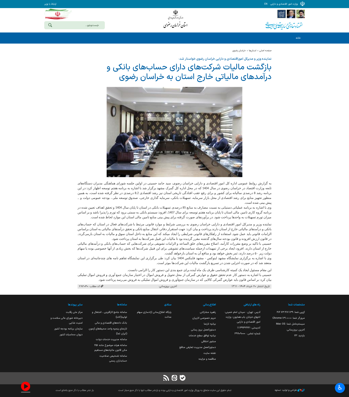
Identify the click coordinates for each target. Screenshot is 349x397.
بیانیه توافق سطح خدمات (202, 335)
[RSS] (166, 378)
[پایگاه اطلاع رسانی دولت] (281, 13)
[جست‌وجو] (50, 26)
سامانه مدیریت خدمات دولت (111, 339)
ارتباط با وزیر (50, 4)
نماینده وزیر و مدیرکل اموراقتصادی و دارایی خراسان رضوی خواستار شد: (225, 58)
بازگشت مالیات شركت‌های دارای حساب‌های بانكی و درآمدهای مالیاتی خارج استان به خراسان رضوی (189, 72)
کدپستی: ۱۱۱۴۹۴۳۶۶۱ (248, 328)
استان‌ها (252, 50)
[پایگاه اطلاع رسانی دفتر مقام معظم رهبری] (300, 13)
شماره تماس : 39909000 (247, 333)
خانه (298, 38)
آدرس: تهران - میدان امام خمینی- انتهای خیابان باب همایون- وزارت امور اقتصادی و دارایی (242, 317)
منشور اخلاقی (208, 341)
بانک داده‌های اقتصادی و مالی (111, 323)
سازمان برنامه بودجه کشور (68, 329)
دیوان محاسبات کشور (71, 334)
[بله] (183, 378)
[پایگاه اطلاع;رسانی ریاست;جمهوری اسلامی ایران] (291, 13)
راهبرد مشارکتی (208, 312)
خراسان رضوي (239, 50)
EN (265, 4)
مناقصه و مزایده (207, 359)
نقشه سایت (210, 353)
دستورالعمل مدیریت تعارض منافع (198, 347)
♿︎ (340, 387)
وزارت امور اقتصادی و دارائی (175, 19)
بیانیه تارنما (210, 324)
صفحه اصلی (265, 50)
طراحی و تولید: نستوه (286, 390)
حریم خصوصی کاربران (204, 318)
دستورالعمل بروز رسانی (203, 330)
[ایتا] (174, 378)
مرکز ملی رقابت (74, 312)
